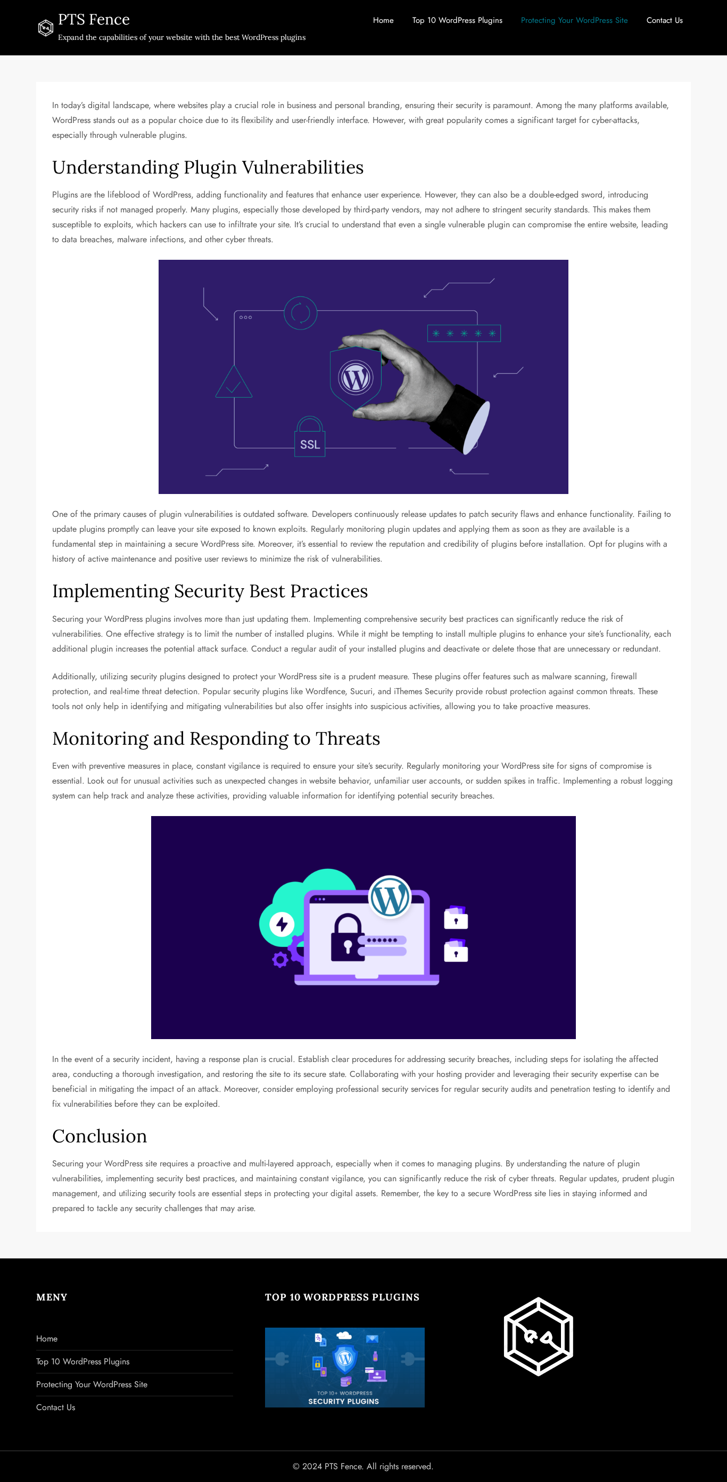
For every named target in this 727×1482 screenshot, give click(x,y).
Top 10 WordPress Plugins (457, 20)
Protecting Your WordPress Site (574, 20)
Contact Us (665, 20)
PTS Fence (94, 19)
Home (383, 20)
